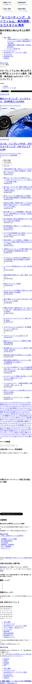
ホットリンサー (11, 423)
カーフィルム (12, 425)
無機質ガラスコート (12, 415)
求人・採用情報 (6, 546)
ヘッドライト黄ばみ (10, 414)
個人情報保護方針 (6, 541)
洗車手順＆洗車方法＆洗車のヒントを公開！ (18, 355)
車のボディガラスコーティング (18, 410)
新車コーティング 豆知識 (12, 283)
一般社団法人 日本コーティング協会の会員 (18, 557)
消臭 (6, 430)
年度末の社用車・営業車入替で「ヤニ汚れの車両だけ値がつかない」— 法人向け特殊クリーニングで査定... (18, 204)
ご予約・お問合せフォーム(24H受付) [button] (11, 535)
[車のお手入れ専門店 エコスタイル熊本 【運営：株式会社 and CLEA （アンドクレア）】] (16, 25)
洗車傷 (12, 430)
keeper (9, 412)
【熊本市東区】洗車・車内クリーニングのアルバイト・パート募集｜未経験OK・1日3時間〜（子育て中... (18, 170)
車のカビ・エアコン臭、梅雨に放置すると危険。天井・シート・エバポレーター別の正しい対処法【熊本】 (18, 188)
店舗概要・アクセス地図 (9, 539)
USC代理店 (4, 542)
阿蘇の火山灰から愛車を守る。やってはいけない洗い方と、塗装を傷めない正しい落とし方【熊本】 (18, 309)
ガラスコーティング (23, 402)
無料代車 (3, 567)
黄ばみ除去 (25, 415)
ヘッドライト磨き (13, 432)
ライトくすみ (10, 419)
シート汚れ (22, 434)
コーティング (16, 427)
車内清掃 (21, 421)
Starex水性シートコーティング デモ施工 (17, 397)
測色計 (10, 429)
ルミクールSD (20, 430)
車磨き (3, 404)
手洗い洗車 (24, 432)
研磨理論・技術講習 (7, 544)
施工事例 (14, 408)
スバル (19, 419)
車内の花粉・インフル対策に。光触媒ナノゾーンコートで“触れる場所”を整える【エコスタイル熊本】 (18, 242)
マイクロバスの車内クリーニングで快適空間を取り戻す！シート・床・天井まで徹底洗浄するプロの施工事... (18, 369)
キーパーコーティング (15, 404)
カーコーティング (7, 402)
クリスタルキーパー (16, 406)
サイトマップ (5, 548)
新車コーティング (20, 412)
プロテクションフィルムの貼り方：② (16, 335)
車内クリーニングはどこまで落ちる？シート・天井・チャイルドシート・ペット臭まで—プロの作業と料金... (18, 179)
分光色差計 (21, 425)
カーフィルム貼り (13, 436)
